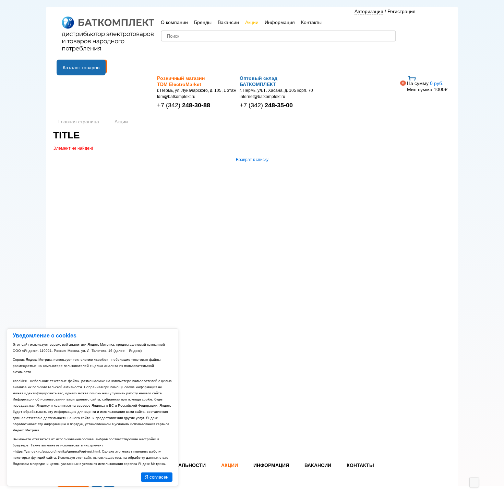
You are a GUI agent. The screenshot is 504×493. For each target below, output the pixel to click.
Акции (252, 22)
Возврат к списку (252, 159)
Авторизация (369, 11)
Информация (280, 22)
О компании (174, 22)
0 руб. (427, 86)
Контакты (311, 22)
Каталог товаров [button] (81, 67)
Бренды (203, 22)
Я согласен (156, 477)
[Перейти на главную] (108, 35)
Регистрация (401, 11)
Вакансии (228, 22)
